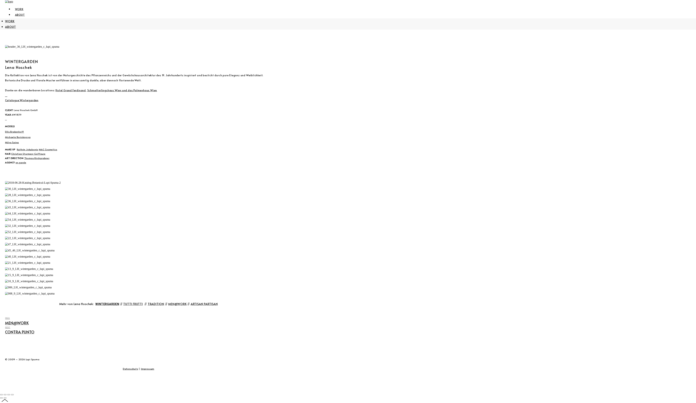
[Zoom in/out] (12, 394)
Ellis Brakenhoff (14, 131)
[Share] (5, 394)
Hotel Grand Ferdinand (70, 90)
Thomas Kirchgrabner (36, 158)
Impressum (147, 368)
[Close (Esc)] (1, 394)
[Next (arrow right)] (5, 397)
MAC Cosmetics (48, 149)
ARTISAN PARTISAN (204, 304)
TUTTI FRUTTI (133, 304)
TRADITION (156, 304)
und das (110, 90)
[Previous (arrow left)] (1, 397)
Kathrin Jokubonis (27, 149)
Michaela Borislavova (17, 137)
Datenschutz (130, 368)
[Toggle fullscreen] (8, 394)
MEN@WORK (177, 304)
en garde (21, 162)
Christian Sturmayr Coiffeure (28, 153)
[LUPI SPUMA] (9, 1)
